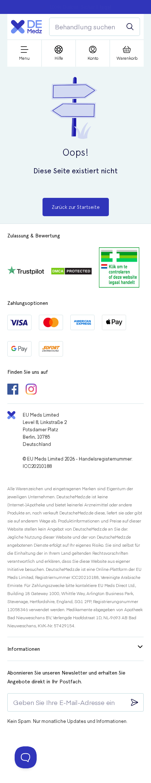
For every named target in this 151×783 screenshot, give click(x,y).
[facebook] (12, 390)
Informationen (23, 649)
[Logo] (26, 27)
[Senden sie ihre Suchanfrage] (130, 27)
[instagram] (31, 390)
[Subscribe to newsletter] (134, 702)
